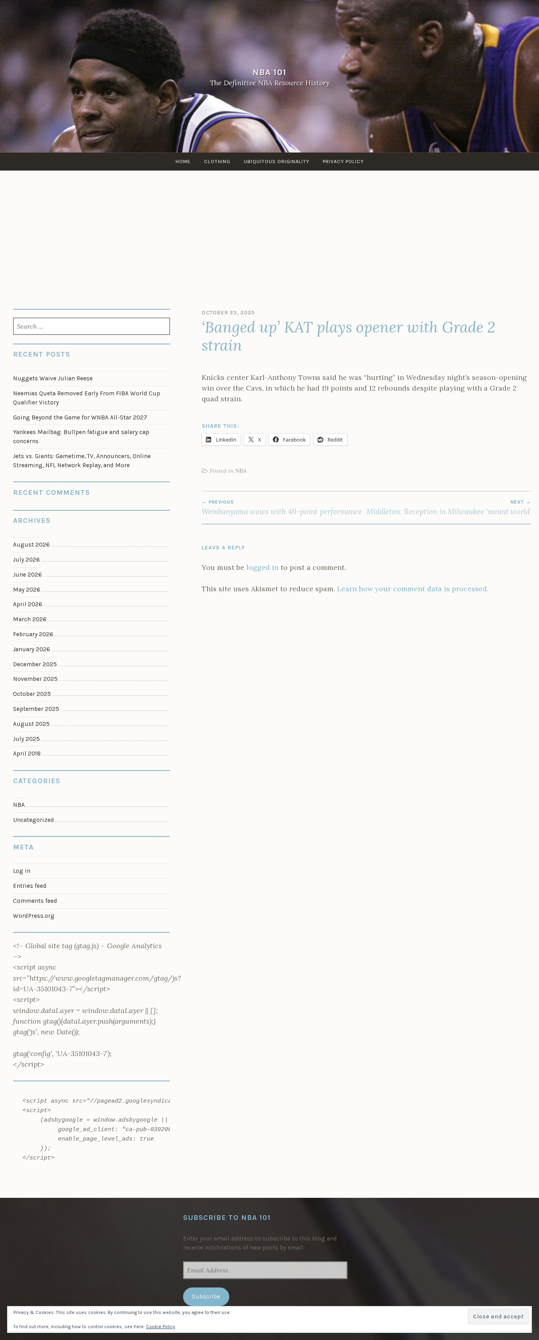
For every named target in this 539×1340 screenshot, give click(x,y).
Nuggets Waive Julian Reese (53, 378)
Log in (21, 870)
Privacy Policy (343, 161)
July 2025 (26, 738)
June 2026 (27, 574)
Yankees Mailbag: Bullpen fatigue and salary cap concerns (81, 436)
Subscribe (206, 1296)
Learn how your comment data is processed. (412, 588)
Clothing (217, 161)
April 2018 (27, 753)
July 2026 (26, 559)
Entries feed (30, 885)
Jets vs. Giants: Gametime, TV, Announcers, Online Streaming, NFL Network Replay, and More (82, 461)
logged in (262, 567)
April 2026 (27, 604)
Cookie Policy (160, 1326)
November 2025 (35, 678)
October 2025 (32, 693)
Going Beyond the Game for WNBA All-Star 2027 (80, 417)
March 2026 (30, 619)
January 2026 (31, 649)
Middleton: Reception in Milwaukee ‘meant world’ (449, 507)
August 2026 (31, 544)
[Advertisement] (269, 230)
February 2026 (33, 634)
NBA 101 (269, 72)
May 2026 (26, 589)
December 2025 (35, 664)
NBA (241, 470)
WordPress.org (33, 915)
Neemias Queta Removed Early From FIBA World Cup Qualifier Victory (86, 398)
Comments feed (35, 900)
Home (183, 161)
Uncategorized (33, 819)
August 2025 (31, 723)
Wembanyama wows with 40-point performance (282, 507)
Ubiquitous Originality (276, 161)
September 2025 (36, 708)
